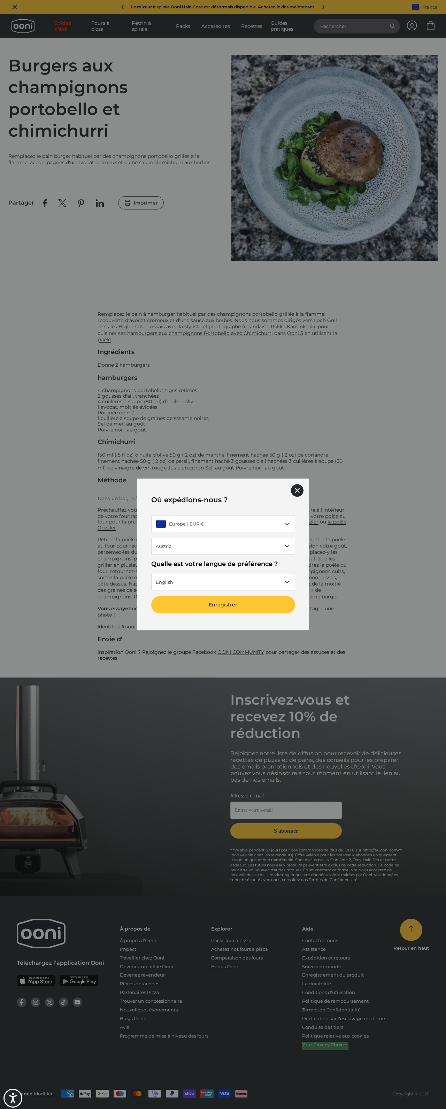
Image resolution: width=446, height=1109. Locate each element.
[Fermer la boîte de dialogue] (297, 490)
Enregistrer (223, 605)
